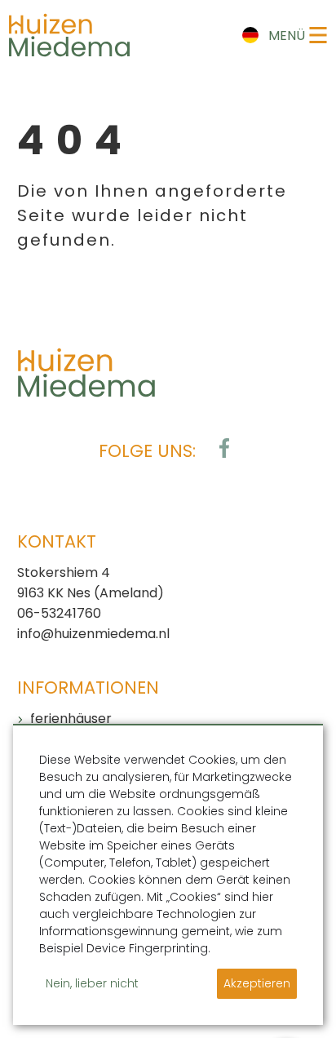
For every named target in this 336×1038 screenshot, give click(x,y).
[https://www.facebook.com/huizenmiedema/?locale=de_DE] (224, 448)
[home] (69, 35)
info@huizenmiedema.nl (93, 633)
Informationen (88, 687)
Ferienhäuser (71, 718)
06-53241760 (59, 613)
